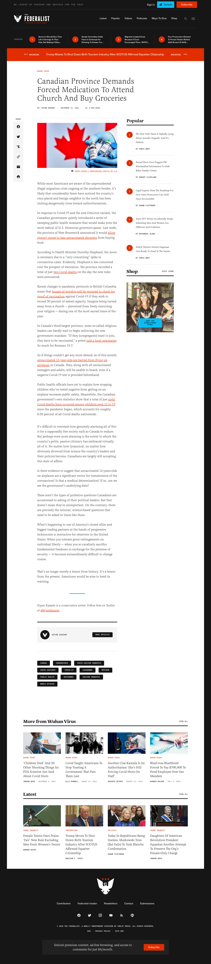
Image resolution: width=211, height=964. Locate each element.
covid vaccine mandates (89, 663)
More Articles (102, 634)
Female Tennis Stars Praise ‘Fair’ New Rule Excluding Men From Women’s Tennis (41, 840)
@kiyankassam (49, 610)
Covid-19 (69, 670)
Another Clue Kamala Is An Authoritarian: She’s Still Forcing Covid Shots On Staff (126, 769)
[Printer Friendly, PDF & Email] (18, 177)
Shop (132, 271)
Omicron (105, 670)
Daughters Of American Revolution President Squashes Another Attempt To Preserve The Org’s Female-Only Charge (168, 844)
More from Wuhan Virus (49, 721)
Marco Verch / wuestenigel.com (90, 171)
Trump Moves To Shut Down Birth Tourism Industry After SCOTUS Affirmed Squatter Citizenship (81, 844)
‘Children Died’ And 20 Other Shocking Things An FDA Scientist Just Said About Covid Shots (41, 769)
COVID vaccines (47, 670)
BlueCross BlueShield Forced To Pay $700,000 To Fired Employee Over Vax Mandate (168, 769)
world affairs (47, 684)
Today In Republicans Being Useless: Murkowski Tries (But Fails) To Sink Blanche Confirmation (126, 842)
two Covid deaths (65, 272)
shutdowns (68, 677)
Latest (29, 794)
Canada (43, 663)
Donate (168, 4)
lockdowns (87, 670)
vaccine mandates (91, 677)
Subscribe (186, 4)
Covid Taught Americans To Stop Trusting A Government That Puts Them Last (83, 769)
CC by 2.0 (112, 171)
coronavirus (62, 663)
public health (47, 677)
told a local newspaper (101, 341)
